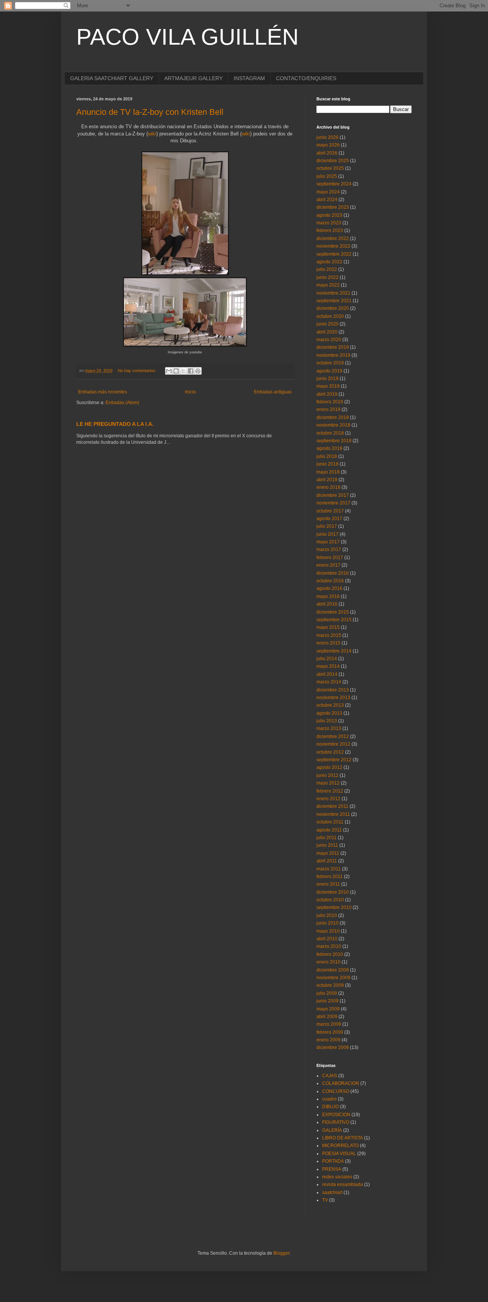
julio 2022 (326, 269)
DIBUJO (330, 1106)
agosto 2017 (329, 518)
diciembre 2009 (332, 970)
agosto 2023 (329, 215)
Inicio (190, 392)
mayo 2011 (327, 853)
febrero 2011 (329, 876)
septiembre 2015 (334, 619)
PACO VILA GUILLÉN (187, 37)
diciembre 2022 (332, 238)
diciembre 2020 (332, 308)
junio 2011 (327, 845)
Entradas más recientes (102, 392)
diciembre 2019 (332, 347)
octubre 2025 (330, 168)
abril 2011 (326, 861)
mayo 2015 (328, 627)
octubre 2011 (330, 822)
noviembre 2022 (333, 246)
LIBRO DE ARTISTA (342, 1138)
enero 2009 (328, 1040)
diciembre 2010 (332, 892)
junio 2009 (327, 1001)
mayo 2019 (328, 386)
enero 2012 (328, 798)
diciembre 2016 (332, 573)
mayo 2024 (328, 192)
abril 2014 (326, 674)
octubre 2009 (330, 985)
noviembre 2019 (333, 355)
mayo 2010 (328, 931)
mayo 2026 (328, 145)
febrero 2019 (329, 401)
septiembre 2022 (334, 254)
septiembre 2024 (334, 184)
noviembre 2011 (333, 814)
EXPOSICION (336, 1114)
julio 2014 (326, 658)
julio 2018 (326, 456)
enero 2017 (328, 565)
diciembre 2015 (332, 612)
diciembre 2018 (332, 417)
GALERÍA (332, 1130)
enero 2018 (328, 487)
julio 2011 (326, 837)
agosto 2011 (329, 830)
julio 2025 (326, 176)
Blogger (281, 1253)
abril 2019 (326, 394)
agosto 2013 (329, 713)
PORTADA (333, 1161)
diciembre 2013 (332, 690)
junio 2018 (327, 464)
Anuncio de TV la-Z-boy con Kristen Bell (149, 112)
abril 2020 (326, 332)
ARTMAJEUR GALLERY (193, 78)
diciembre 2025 (332, 160)
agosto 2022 (329, 261)
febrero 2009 (329, 1032)
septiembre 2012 (334, 759)
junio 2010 (327, 923)
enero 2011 (328, 884)
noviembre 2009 (333, 977)
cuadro (329, 1099)
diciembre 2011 (332, 806)
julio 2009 (326, 993)
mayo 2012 (328, 783)
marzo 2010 (328, 946)
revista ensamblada (342, 1184)
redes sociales (337, 1177)
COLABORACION (340, 1083)
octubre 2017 (330, 511)
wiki (152, 134)
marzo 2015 (328, 635)
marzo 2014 (328, 682)
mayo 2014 (328, 666)
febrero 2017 (329, 557)
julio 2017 (326, 526)
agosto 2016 (329, 588)
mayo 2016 (328, 596)
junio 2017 (327, 534)
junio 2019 (327, 378)
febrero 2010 (329, 954)
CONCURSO (335, 1091)
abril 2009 (326, 1016)
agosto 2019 (329, 371)
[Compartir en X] (183, 371)
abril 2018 (326, 479)
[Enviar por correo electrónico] (169, 371)
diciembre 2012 (332, 736)
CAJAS (329, 1075)
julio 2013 (326, 721)
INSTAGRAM (249, 78)
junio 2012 (327, 775)
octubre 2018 (330, 433)
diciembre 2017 (332, 495)
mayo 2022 (328, 285)
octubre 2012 (330, 752)
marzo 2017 (328, 549)
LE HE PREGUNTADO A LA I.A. (115, 424)
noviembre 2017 (333, 503)
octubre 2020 (330, 316)
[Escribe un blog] (176, 371)
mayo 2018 (328, 472)
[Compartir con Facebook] (190, 371)
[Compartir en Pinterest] (198, 371)
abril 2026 (326, 153)
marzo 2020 (328, 339)
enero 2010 (328, 962)
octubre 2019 (330, 363)
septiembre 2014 (334, 651)
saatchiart (332, 1192)
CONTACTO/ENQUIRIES (306, 78)
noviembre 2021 (333, 293)
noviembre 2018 (333, 425)
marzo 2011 (328, 869)
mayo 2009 (328, 1009)
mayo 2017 (328, 542)
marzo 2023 (328, 223)
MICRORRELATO (340, 1145)
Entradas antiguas (273, 392)
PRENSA (331, 1169)
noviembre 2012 (333, 744)
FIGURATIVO (335, 1122)
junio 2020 (327, 324)
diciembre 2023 (332, 207)
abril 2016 (326, 604)
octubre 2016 (330, 580)
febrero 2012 (329, 791)
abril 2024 (326, 199)
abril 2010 (326, 938)
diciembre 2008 (332, 1047)
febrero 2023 (329, 230)
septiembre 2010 (334, 907)
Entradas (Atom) (122, 402)
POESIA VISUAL (339, 1153)
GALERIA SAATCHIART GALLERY (111, 78)
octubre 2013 (330, 705)
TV (325, 1200)
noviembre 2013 (333, 697)
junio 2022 (327, 277)
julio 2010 (326, 915)
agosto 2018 (329, 448)
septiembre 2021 (334, 300)
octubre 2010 (330, 899)
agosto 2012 (329, 767)
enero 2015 (328, 643)
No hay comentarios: (137, 370)
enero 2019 (328, 409)
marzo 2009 (328, 1024)
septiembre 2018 (334, 440)
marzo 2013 (328, 728)
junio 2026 (327, 137)
